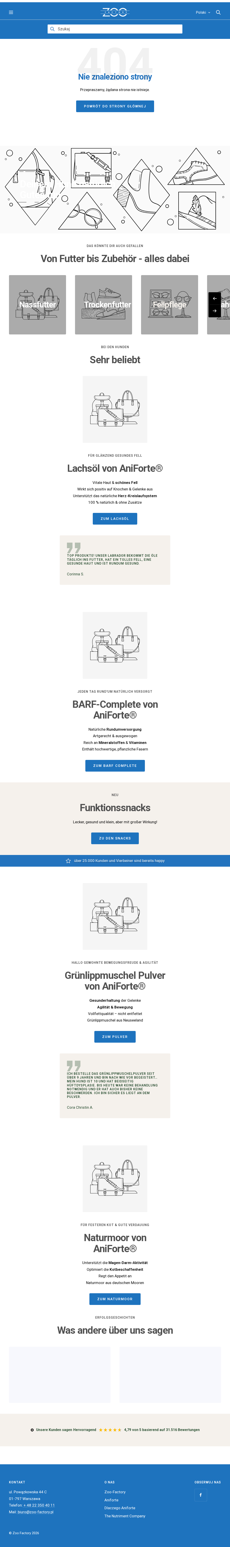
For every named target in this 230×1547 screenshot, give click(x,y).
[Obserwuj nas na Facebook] (201, 1495)
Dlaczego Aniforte (119, 1508)
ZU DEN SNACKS (115, 838)
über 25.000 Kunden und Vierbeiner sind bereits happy (119, 860)
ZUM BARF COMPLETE (115, 766)
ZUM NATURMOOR (115, 1299)
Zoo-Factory (115, 1492)
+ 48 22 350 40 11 (39, 1505)
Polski (201, 12)
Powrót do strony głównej (115, 106)
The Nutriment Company (124, 1516)
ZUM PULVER (115, 1037)
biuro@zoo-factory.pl (35, 1512)
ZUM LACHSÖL (115, 519)
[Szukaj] (218, 12)
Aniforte (111, 1500)
